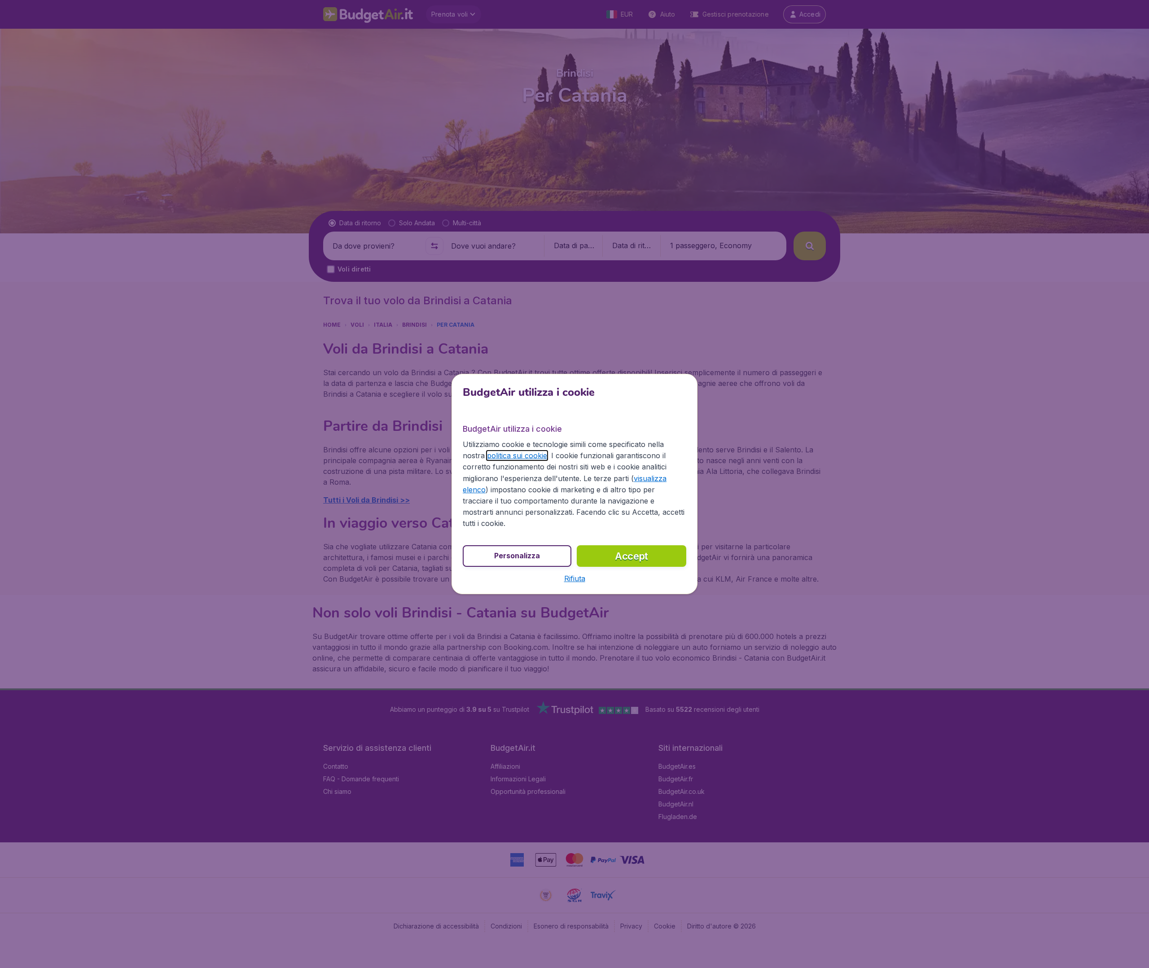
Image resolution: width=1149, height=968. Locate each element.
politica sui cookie (517, 455)
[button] (574, 578)
